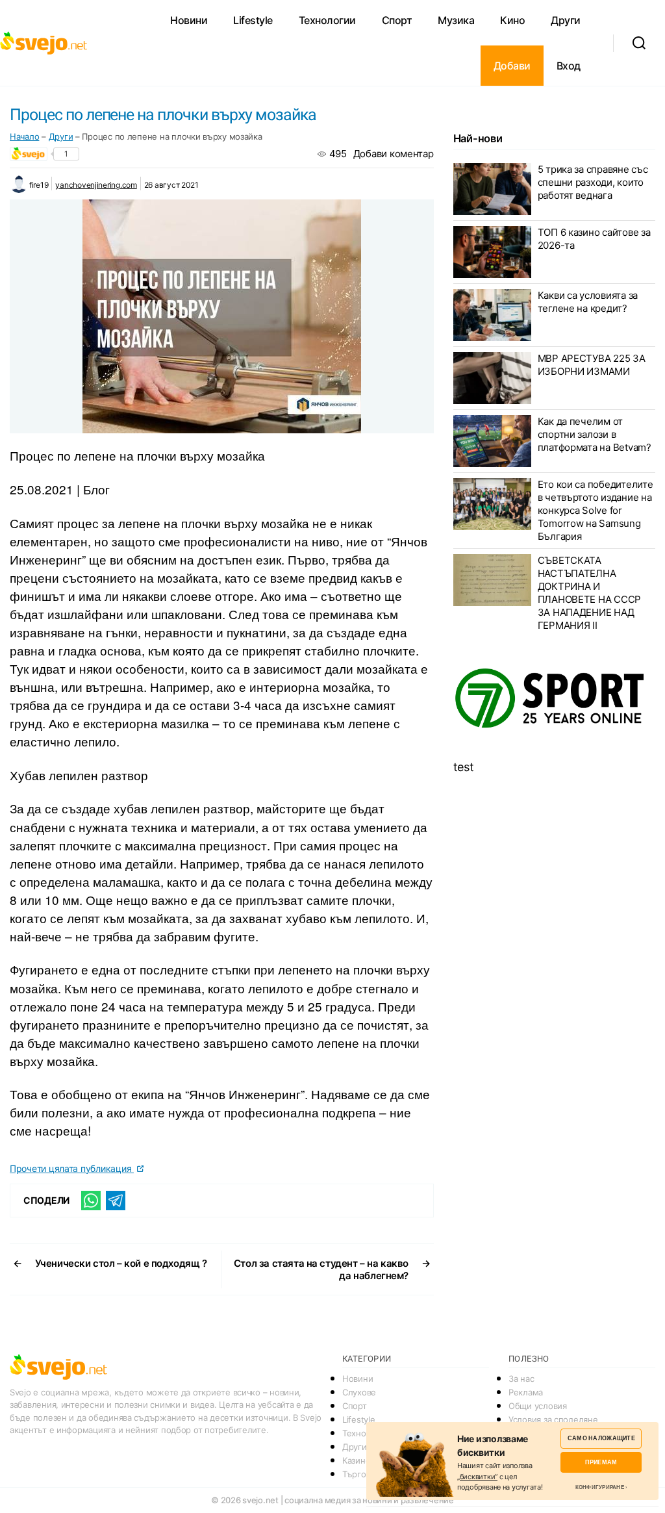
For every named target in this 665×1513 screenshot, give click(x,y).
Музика (456, 20)
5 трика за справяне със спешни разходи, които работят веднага (593, 182)
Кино (512, 20)
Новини (188, 20)
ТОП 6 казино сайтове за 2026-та (594, 238)
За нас (521, 1378)
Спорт (397, 20)
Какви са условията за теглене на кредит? (588, 301)
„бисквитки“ (477, 1476)
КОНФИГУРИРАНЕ (599, 1487)
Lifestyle (253, 20)
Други (566, 20)
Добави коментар (393, 153)
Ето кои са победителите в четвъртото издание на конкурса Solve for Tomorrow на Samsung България (595, 510)
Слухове (359, 1392)
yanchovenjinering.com (95, 185)
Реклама (525, 1392)
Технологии (327, 20)
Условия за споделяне (553, 1419)
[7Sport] (554, 698)
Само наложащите (601, 1438)
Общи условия (537, 1406)
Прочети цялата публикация (72, 1168)
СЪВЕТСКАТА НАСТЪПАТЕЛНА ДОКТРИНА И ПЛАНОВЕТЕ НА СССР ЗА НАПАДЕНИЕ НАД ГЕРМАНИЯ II (589, 592)
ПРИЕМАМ (601, 1462)
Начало (24, 136)
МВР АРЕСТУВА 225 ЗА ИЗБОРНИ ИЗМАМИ (592, 364)
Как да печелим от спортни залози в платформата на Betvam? (594, 434)
